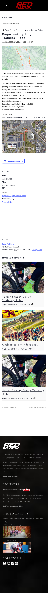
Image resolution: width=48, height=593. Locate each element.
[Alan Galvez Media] (17, 552)
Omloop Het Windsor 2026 (20, 344)
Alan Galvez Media (10, 540)
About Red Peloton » (10, 476)
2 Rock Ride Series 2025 (37, 408)
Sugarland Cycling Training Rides (14, 196)
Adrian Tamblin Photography (13, 525)
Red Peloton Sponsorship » (13, 506)
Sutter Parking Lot (8, 244)
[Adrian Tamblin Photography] (17, 537)
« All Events (7, 17)
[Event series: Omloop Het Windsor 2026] (33, 348)
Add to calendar (14, 161)
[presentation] (23, 277)
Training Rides (7, 202)
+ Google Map (37, 250)
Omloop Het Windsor (9, 408)
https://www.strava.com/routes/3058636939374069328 (24, 117)
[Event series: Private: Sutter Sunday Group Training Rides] (32, 304)
